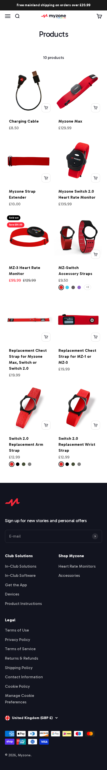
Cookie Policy (17, 686)
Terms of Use (17, 630)
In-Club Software (20, 575)
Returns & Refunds (21, 658)
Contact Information (24, 677)
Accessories (69, 575)
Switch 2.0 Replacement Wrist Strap (76, 444)
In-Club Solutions (20, 566)
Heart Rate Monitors (77, 566)
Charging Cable (24, 121)
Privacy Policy (17, 639)
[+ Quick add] (46, 107)
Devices (12, 594)
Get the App (16, 585)
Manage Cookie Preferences (19, 698)
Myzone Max (70, 121)
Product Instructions (23, 603)
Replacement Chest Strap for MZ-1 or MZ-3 (77, 356)
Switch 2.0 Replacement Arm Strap (26, 444)
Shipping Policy (19, 667)
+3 (87, 287)
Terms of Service (20, 648)
